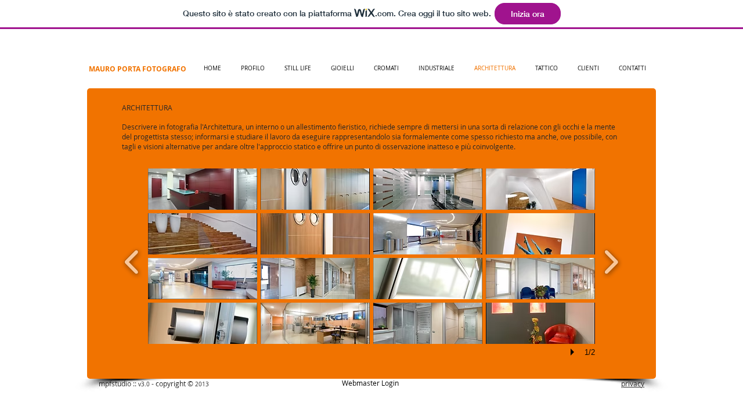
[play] (574, 352)
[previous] (132, 260)
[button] (202, 189)
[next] (611, 260)
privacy (632, 383)
